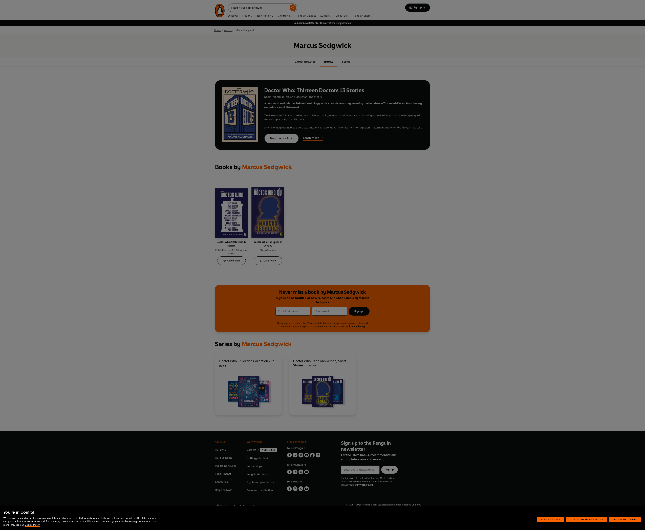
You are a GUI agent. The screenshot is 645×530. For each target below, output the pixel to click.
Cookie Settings (550, 519)
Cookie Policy (32, 524)
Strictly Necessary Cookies (587, 519)
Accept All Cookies (625, 519)
